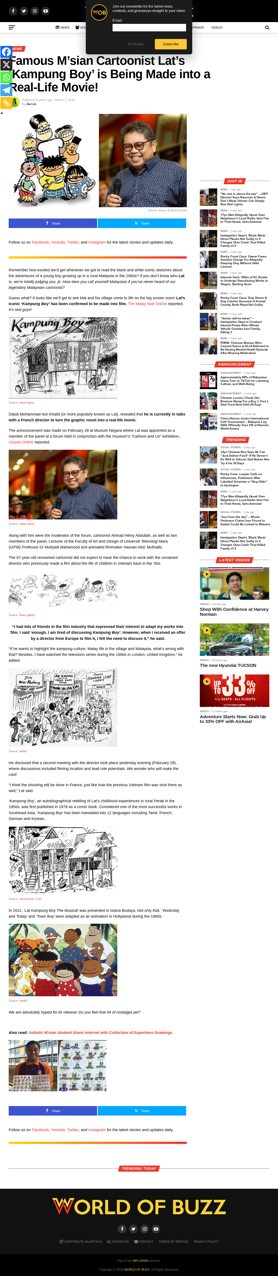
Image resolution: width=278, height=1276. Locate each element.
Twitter (73, 242)
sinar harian (26, 402)
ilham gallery (27, 615)
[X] (6, 65)
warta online (26, 524)
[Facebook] (6, 52)
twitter (23, 751)
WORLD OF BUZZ (137, 1269)
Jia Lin (31, 104)
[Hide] (1, 113)
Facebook (40, 242)
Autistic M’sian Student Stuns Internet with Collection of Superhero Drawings (100, 1032)
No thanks (136, 44)
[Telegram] (6, 90)
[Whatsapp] (6, 77)
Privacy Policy (206, 1241)
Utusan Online (21, 442)
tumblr (23, 1000)
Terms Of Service (173, 1241)
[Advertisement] (234, 144)
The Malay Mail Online (147, 304)
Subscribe (171, 44)
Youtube (58, 242)
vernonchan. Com (30, 899)
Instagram (97, 242)
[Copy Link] (6, 103)
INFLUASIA (140, 1260)
